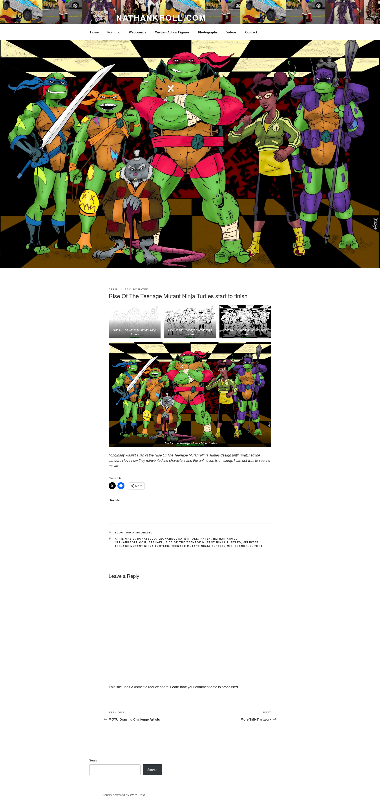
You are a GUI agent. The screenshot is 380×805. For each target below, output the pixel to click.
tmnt (258, 546)
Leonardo (167, 538)
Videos (231, 32)
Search (94, 760)
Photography (208, 32)
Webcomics (137, 32)
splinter (251, 542)
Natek (143, 289)
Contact (251, 32)
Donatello (146, 538)
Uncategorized (139, 532)
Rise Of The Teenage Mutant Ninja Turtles (203, 542)
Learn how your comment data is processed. (204, 686)
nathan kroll (225, 538)
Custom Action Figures (172, 32)
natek (206, 538)
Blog (119, 532)
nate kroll (188, 538)
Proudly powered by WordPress (123, 795)
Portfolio (113, 32)
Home (94, 32)
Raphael (156, 542)
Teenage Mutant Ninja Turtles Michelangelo (212, 546)
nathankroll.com (161, 17)
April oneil (125, 538)
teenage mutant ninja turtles (142, 546)
